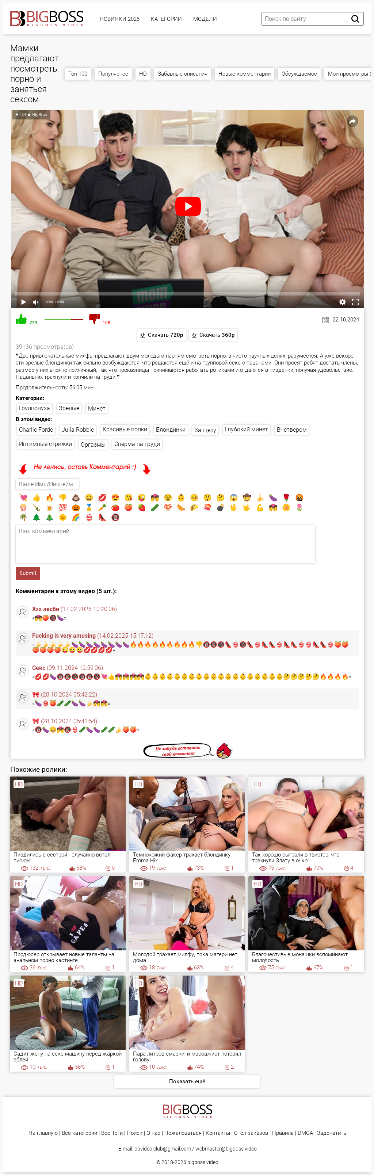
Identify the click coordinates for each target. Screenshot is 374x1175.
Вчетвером (292, 429)
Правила (283, 1133)
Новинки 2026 (120, 19)
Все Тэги (112, 1133)
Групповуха (34, 408)
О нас (153, 1133)
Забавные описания (182, 73)
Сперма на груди (137, 443)
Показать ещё (187, 1081)
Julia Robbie (78, 429)
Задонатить (331, 1133)
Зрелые (69, 408)
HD (143, 73)
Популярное (113, 73)
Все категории (79, 1133)
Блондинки (171, 429)
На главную (43, 1133)
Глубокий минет (246, 429)
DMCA (305, 1133)
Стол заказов (251, 1133)
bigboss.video (202, 1162)
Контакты (218, 1133)
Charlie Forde (36, 429)
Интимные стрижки (45, 443)
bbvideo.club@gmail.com (162, 1149)
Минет (97, 408)
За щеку (205, 430)
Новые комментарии (244, 73)
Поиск (134, 1133)
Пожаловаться (183, 1133)
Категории (166, 19)
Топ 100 (77, 73)
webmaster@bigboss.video (226, 1149)
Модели (205, 19)
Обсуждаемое (299, 73)
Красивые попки (125, 429)
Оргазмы (93, 444)
